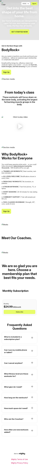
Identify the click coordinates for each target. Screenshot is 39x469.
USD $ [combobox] (24, 3)
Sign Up (6, 72)
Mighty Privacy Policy (19, 463)
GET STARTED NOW (19, 32)
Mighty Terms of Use (19, 459)
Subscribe (19, 312)
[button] (19, 126)
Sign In (34, 3)
